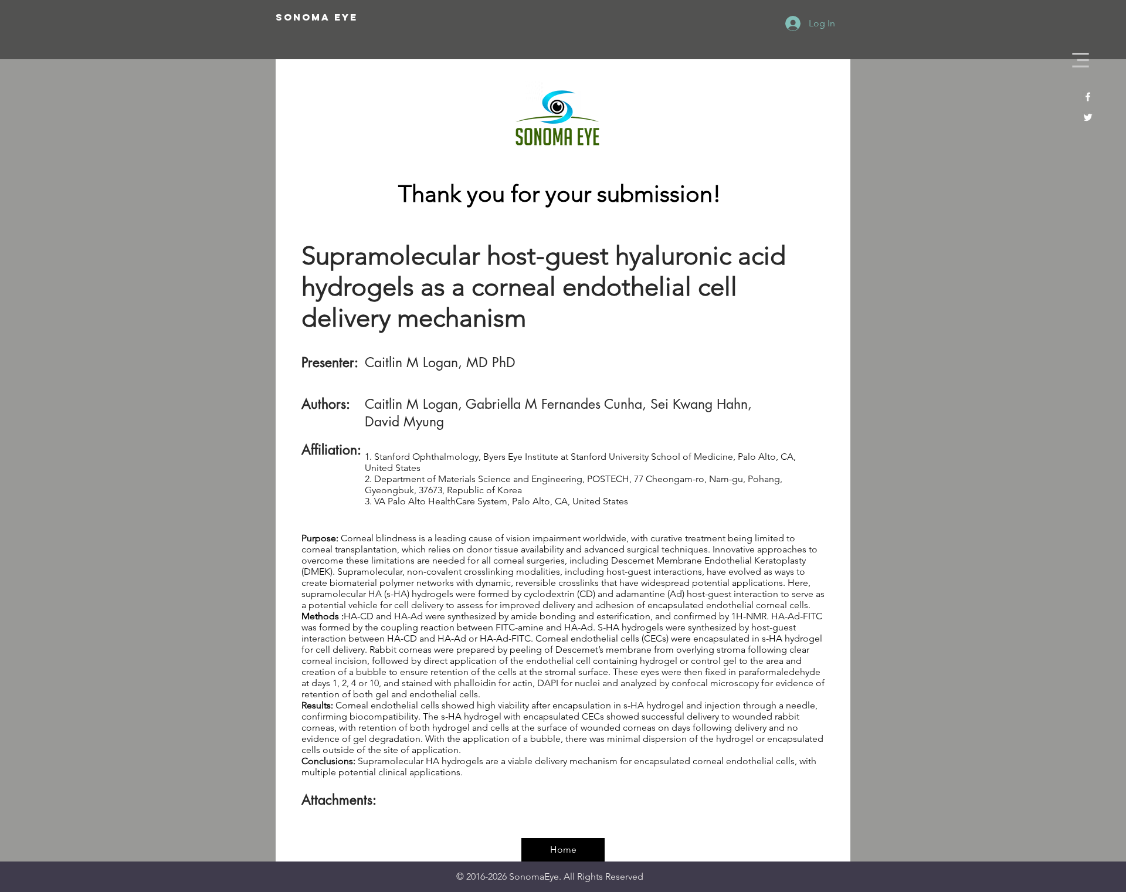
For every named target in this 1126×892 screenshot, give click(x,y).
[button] (1080, 60)
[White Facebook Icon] (1088, 97)
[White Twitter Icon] (1088, 117)
